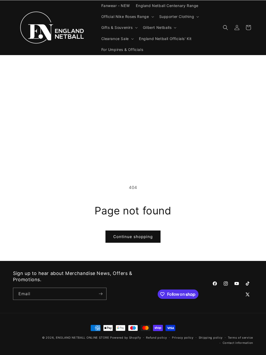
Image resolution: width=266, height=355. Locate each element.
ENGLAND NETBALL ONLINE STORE (82, 337)
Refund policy (156, 337)
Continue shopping (133, 236)
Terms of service (240, 337)
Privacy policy (183, 337)
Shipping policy (211, 337)
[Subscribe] (100, 294)
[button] (127, 16)
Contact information (238, 343)
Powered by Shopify (125, 337)
